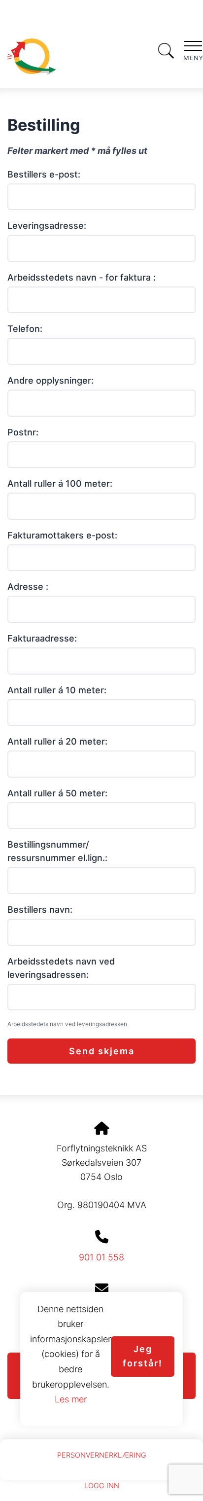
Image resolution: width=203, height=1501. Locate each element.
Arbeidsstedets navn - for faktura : (81, 277)
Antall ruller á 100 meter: (59, 483)
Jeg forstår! (143, 1356)
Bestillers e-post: (43, 174)
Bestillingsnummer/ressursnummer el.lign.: (57, 851)
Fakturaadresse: (42, 638)
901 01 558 (101, 1257)
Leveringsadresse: (46, 225)
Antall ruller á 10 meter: (56, 690)
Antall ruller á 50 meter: (57, 793)
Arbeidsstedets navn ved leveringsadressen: (61, 968)
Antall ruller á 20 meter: (57, 741)
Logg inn (101, 1485)
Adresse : (27, 586)
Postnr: (22, 432)
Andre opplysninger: (50, 380)
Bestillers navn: (39, 909)
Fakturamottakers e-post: (62, 535)
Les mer (71, 1399)
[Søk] (166, 49)
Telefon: (24, 328)
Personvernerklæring (101, 1455)
